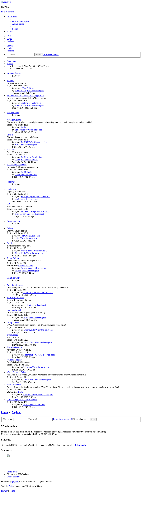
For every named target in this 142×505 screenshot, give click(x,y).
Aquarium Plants (14, 120)
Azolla (23, 127)
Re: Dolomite (26, 172)
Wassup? (10, 80)
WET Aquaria (29, 292)
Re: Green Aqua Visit (30, 236)
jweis (20, 392)
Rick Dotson (20, 214)
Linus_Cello (20, 253)
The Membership (14, 347)
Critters (10, 135)
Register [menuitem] (10, 41)
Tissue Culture (13, 258)
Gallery (10, 228)
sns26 (17, 199)
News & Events (14, 73)
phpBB (15, 481)
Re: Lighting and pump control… (35, 196)
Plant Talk (11, 149)
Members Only (13, 278)
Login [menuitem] (9, 38)
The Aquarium (13, 112)
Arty (11, 486)
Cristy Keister (29, 330)
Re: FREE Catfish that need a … (35, 142)
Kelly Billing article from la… (34, 251)
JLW (17, 145)
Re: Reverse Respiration (31, 157)
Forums (10, 31)
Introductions (12, 335)
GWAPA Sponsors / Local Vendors (22, 399)
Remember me (80, 419)
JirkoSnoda (80, 445)
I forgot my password (62, 419)
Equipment (11, 189)
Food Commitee (14, 384)
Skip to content (7, 12)
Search (10, 46)
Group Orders (13, 322)
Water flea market (14, 360)
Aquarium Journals (15, 285)
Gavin (17, 159)
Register (10, 51)
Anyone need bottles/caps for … (35, 268)
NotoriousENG (30, 355)
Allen (17, 174)
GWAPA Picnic (27, 88)
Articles (10, 243)
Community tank (14, 310)
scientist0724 (20, 90)
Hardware (11, 182)
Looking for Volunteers (31, 103)
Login (9, 48)
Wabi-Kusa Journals (15, 297)
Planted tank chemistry (16, 164)
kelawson (27, 367)
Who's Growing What (16, 372)
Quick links (12, 16)
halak (17, 238)
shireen (18, 270)
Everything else (13, 221)
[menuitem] (20, 21)
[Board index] (6, 2)
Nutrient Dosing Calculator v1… (35, 211)
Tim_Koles (20, 130)
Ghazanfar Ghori (25, 265)
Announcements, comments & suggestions (25, 95)
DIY (9, 204)
